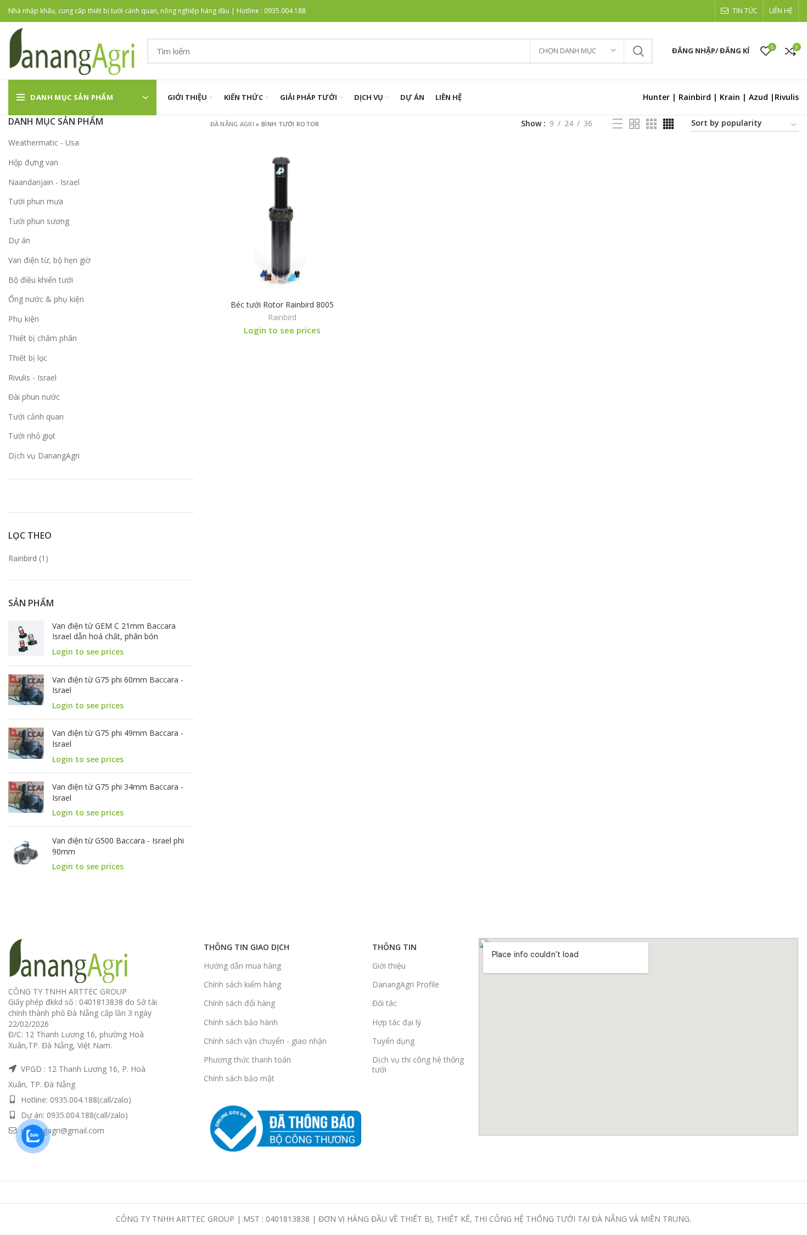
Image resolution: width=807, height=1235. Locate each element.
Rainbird (695, 97)
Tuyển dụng (393, 1041)
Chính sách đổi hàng (239, 1003)
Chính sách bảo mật (239, 1078)
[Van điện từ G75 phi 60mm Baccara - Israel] (26, 692)
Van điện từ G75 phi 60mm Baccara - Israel (117, 685)
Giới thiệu (389, 965)
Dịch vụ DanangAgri (44, 455)
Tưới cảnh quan (36, 416)
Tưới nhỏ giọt (31, 436)
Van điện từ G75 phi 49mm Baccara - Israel (117, 738)
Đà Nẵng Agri (232, 124)
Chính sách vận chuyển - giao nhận (265, 1041)
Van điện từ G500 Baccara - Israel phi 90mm (118, 846)
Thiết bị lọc (27, 358)
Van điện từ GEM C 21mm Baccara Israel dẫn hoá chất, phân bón (114, 631)
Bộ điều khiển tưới (40, 280)
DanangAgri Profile (405, 984)
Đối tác (384, 1003)
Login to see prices (88, 651)
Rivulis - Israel (32, 377)
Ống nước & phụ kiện (46, 299)
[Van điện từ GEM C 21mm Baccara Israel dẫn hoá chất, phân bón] (26, 639)
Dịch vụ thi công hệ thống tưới (418, 1064)
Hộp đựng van (33, 162)
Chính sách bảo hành (241, 1022)
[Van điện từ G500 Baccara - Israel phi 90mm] (26, 853)
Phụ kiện (23, 319)
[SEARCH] (638, 51)
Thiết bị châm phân (42, 338)
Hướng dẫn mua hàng (242, 965)
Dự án (19, 240)
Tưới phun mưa (35, 201)
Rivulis (787, 97)
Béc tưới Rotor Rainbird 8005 (282, 304)
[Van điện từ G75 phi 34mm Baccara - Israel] (26, 799)
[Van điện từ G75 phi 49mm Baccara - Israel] (26, 746)
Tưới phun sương (38, 221)
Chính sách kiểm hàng (242, 984)
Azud (758, 97)
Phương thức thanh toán (247, 1059)
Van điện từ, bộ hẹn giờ (49, 260)
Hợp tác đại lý (396, 1022)
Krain (730, 97)
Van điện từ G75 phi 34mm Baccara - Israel (117, 792)
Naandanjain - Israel (44, 182)
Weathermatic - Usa (43, 142)
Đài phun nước (34, 397)
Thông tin (394, 947)
